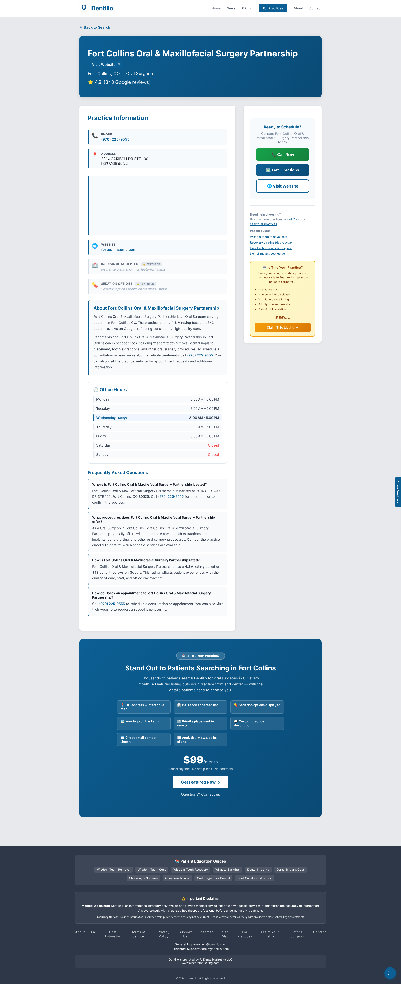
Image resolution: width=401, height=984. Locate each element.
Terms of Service (138, 934)
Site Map (225, 934)
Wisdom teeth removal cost (268, 237)
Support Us (185, 934)
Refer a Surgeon (297, 934)
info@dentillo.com (214, 944)
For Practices (273, 8)
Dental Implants (258, 869)
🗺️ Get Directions (282, 170)
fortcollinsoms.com (118, 249)
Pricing (247, 8)
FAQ (94, 932)
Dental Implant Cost (290, 869)
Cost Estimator (112, 934)
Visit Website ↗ (106, 64)
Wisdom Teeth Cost (152, 869)
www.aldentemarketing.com (200, 963)
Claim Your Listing (270, 934)
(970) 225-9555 (115, 139)
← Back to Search (94, 27)
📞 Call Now (282, 154)
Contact (315, 8)
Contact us (210, 794)
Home (216, 8)
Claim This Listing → (282, 327)
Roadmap (205, 932)
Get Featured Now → (200, 782)
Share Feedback (397, 492)
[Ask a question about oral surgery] (390, 973)
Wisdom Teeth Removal (113, 869)
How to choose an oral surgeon (271, 248)
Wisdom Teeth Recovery (190, 869)
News (231, 8)
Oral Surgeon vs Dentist (213, 878)
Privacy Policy (163, 934)
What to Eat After (227, 869)
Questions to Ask (177, 878)
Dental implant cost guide (267, 253)
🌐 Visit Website (282, 186)
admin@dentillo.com (214, 949)
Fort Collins (294, 219)
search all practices (263, 224)
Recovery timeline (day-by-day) (272, 242)
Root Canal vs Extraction (254, 878)
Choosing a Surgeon (143, 878)
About (298, 8)
